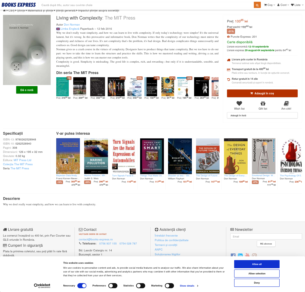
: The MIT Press (118, 17)
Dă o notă (26, 90)
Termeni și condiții (166, 245)
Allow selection (256, 273)
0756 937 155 (108, 243)
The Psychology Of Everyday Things (292, 175)
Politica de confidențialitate (172, 240)
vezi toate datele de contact (92, 233)
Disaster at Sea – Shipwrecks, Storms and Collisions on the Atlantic (180, 175)
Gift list (263, 108)
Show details (187, 285)
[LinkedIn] (240, 255)
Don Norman (72, 24)
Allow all (257, 264)
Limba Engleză (69, 29)
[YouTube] (247, 255)
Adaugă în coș (263, 93)
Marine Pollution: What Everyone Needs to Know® (96, 175)
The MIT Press (19, 168)
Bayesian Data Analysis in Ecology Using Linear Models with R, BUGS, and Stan (68, 175)
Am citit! (286, 108)
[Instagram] (254, 255)
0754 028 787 (128, 243)
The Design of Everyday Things (236, 175)
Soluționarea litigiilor (167, 254)
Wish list (239, 108)
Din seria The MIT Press (77, 72)
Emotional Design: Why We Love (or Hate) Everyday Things (264, 175)
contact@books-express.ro (96, 239)
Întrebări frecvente (166, 235)
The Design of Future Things (208, 175)
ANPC (159, 249)
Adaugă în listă (238, 115)
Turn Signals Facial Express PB (124, 175)
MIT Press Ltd (22, 160)
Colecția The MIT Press (18, 164)
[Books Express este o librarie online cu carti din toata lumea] (19, 5)
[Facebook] (233, 255)
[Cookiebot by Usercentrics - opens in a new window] (42, 285)
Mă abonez (266, 243)
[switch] (112, 285)
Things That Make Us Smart (152, 175)
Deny (257, 282)
